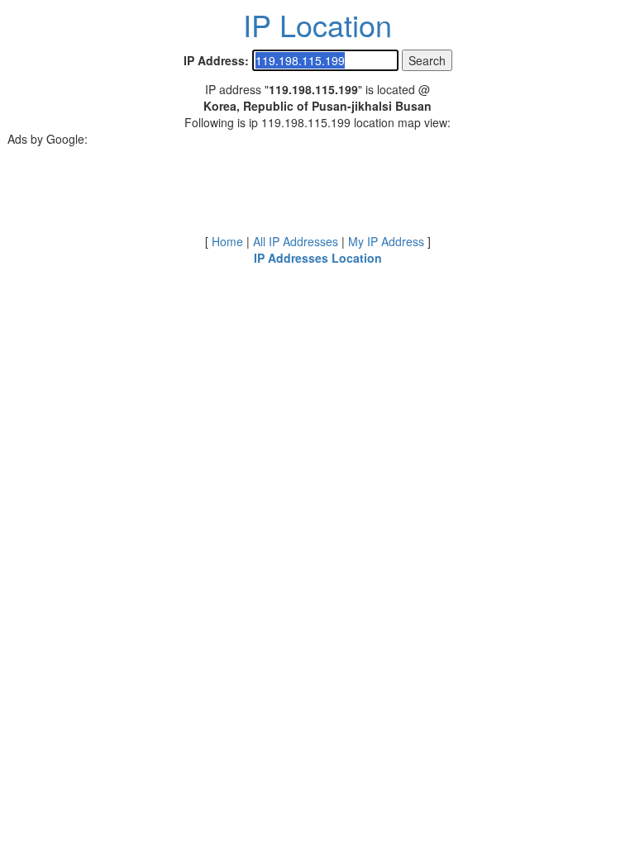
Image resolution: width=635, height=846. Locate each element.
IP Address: (216, 60)
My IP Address (386, 241)
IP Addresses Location (318, 258)
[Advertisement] (317, 184)
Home (227, 241)
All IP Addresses (295, 241)
